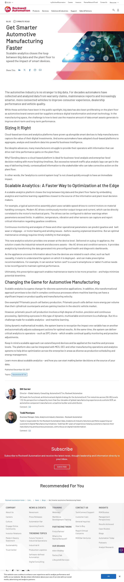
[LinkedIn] (8, 571)
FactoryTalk (57, 555)
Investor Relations (13, 533)
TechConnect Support (85, 512)
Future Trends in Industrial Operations (38, 539)
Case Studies (104, 529)
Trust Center (11, 550)
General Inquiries (83, 522)
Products (36, 11)
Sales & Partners (85, 11)
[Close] (120, 576)
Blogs (101, 533)
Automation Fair (36, 522)
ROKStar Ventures (83, 538)
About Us (10, 512)
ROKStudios (104, 512)
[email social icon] (30, 407)
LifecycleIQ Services (60, 560)
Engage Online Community (12, 527)
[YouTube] (23, 571)
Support (74, 11)
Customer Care (82, 517)
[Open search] (114, 10)
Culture (9, 522)
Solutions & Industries (59, 11)
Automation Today (106, 538)
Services (45, 11)
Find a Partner (58, 532)
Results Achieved (106, 524)
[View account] (118, 10)
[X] (17, 571)
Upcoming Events (36, 526)
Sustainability (11, 545)
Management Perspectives (104, 518)
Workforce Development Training (61, 518)
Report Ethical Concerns (82, 532)
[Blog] (28, 571)
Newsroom (33, 512)
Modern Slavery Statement (12, 539)
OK (109, 576)
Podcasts (103, 543)
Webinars (56, 512)
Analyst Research (106, 547)
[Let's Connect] (121, 550)
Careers (9, 517)
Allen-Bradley (58, 551)
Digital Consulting (36, 562)
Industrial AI (34, 545)
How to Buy (80, 526)
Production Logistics (38, 550)
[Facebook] (12, 571)
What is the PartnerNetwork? (59, 537)
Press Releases (35, 517)
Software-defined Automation (36, 556)
